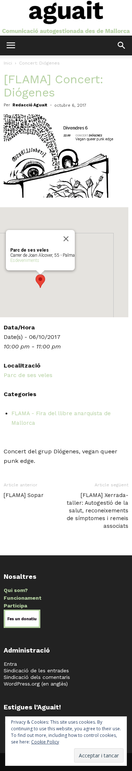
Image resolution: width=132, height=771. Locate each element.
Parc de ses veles (28, 375)
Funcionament (22, 598)
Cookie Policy (45, 742)
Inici (8, 63)
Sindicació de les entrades (36, 670)
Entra (10, 664)
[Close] (66, 239)
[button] (121, 45)
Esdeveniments (24, 260)
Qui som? (16, 590)
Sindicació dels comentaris (37, 677)
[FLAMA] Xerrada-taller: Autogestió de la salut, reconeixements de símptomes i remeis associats (97, 510)
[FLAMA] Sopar (24, 495)
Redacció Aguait (29, 105)
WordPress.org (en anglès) (36, 684)
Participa (15, 606)
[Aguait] (66, 18)
